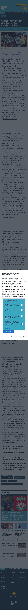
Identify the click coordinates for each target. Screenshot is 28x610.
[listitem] (14, 301)
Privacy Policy (22, 336)
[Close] (24, 273)
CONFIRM (8, 331)
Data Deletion (5, 336)
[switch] (22, 305)
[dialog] (14, 305)
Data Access (14, 336)
